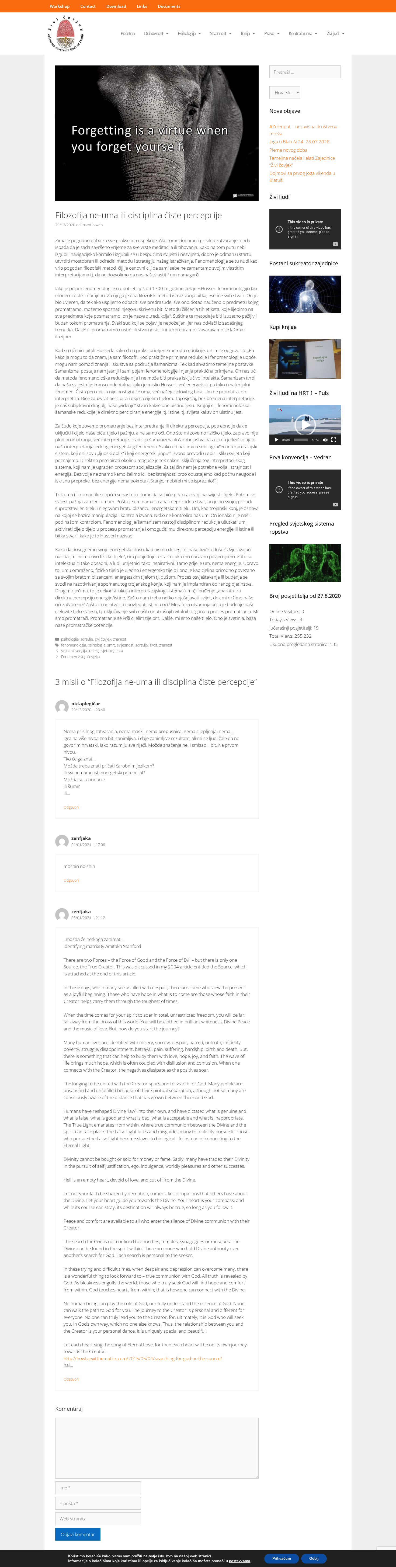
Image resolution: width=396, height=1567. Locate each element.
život (153, 645)
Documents (169, 6)
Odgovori (71, 807)
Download (116, 6)
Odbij (314, 1558)
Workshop (60, 6)
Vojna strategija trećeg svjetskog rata (92, 650)
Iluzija (245, 33)
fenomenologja (73, 645)
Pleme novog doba (288, 150)
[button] (305, 425)
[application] (305, 425)
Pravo (269, 33)
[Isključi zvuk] (325, 440)
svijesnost (125, 645)
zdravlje (87, 639)
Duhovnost (153, 33)
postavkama (239, 1561)
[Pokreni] (276, 440)
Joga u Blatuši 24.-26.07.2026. (300, 141)
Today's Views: (284, 619)
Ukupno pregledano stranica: (299, 644)
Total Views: (281, 636)
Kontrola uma (300, 33)
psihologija (70, 639)
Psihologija (187, 33)
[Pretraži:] (305, 72)
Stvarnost (218, 33)
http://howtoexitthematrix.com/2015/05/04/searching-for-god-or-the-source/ (143, 1358)
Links (142, 6)
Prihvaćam (281, 1558)
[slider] (301, 440)
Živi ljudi (333, 33)
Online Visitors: (285, 611)
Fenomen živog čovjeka (80, 656)
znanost (119, 639)
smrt (111, 645)
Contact (88, 6)
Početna (128, 33)
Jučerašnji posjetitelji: (291, 628)
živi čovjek (103, 639)
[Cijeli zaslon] (333, 440)
